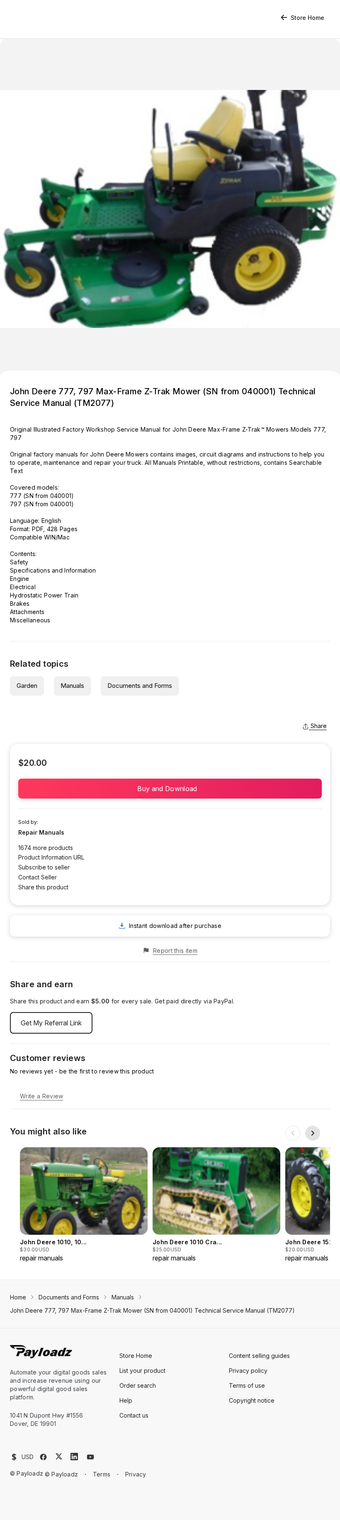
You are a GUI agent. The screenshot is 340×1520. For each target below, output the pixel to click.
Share (319, 725)
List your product (142, 1370)
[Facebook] (43, 1457)
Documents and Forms (139, 686)
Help (125, 1400)
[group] (84, 1205)
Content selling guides (259, 1355)
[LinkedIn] (74, 1456)
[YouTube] (90, 1457)
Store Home (307, 17)
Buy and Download (169, 788)
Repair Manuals (41, 832)
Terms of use (247, 1385)
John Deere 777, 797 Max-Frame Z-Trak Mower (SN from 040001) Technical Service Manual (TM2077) (152, 1310)
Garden (27, 686)
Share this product (43, 887)
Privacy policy (248, 1370)
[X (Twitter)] (59, 1456)
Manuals (72, 686)
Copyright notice (251, 1400)
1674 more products (45, 847)
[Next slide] (312, 1133)
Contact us (133, 1415)
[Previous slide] (292, 1133)
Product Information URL (51, 857)
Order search (137, 1385)
